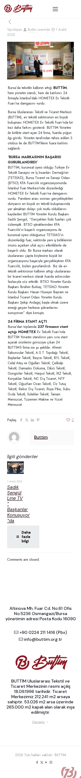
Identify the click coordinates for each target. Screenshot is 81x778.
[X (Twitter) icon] (41, 762)
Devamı (38, 722)
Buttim (32, 29)
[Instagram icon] (50, 762)
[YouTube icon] (46, 762)
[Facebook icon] (37, 762)
